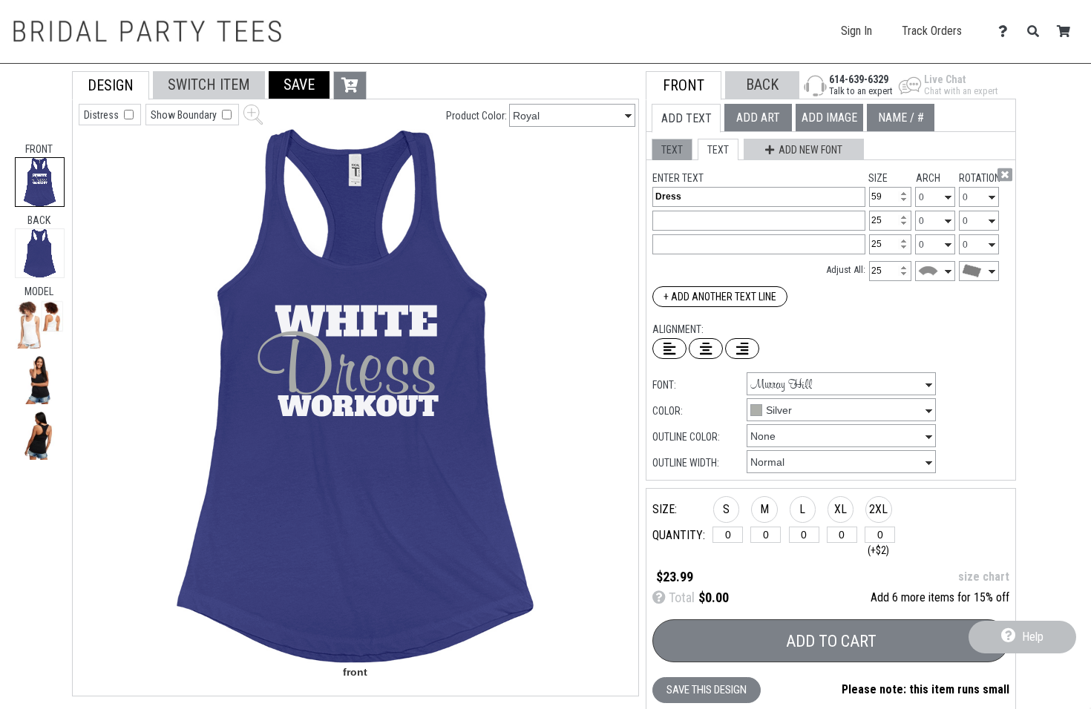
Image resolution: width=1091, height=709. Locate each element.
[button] (40, 324)
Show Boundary (185, 115)
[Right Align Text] (742, 348)
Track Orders (932, 31)
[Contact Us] (1007, 31)
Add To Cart (831, 641)
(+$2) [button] (878, 550)
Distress (102, 115)
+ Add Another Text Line (720, 297)
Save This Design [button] (706, 689)
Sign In (856, 31)
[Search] (1037, 31)
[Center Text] (706, 348)
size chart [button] (983, 577)
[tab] (40, 182)
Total (680, 597)
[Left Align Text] (669, 348)
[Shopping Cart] (1067, 31)
